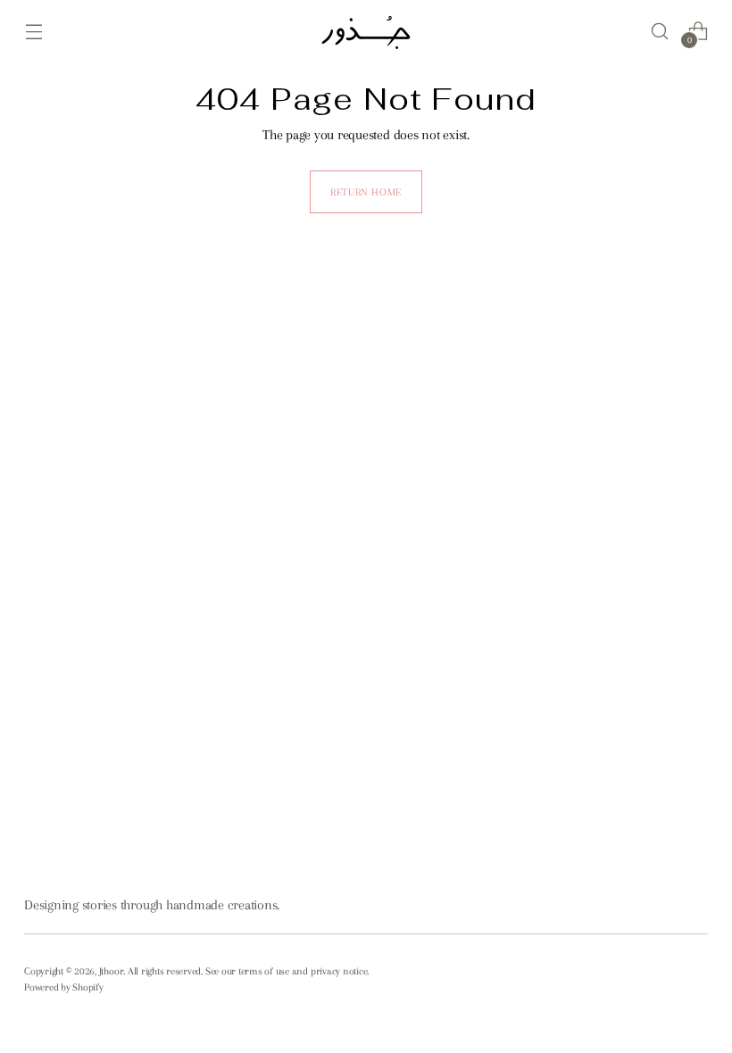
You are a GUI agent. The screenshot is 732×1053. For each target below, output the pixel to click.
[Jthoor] (366, 30)
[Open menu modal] (33, 30)
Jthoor (111, 971)
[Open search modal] (660, 30)
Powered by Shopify (64, 987)
